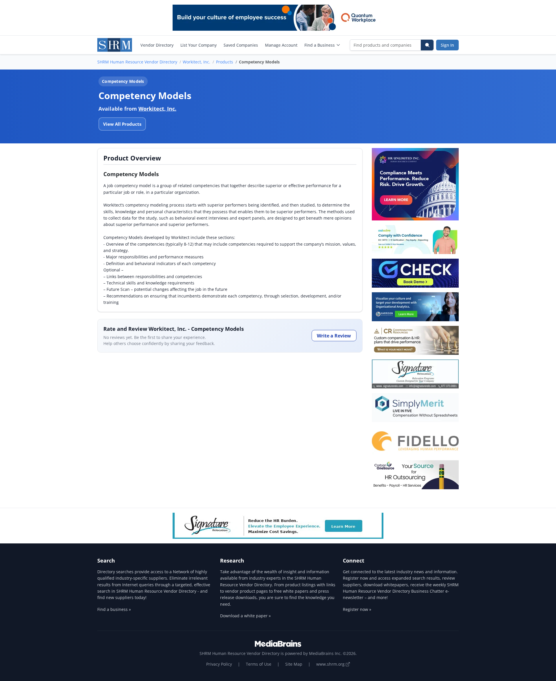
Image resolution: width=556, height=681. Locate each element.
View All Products (122, 124)
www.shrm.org (331, 664)
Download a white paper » (245, 615)
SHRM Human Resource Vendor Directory (137, 62)
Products (224, 62)
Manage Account (281, 45)
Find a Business (319, 45)
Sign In (447, 45)
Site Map (293, 664)
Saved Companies (241, 45)
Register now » (357, 609)
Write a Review (334, 336)
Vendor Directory (156, 45)
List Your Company (198, 45)
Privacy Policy (219, 664)
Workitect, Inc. (196, 62)
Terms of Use (258, 664)
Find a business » (114, 609)
